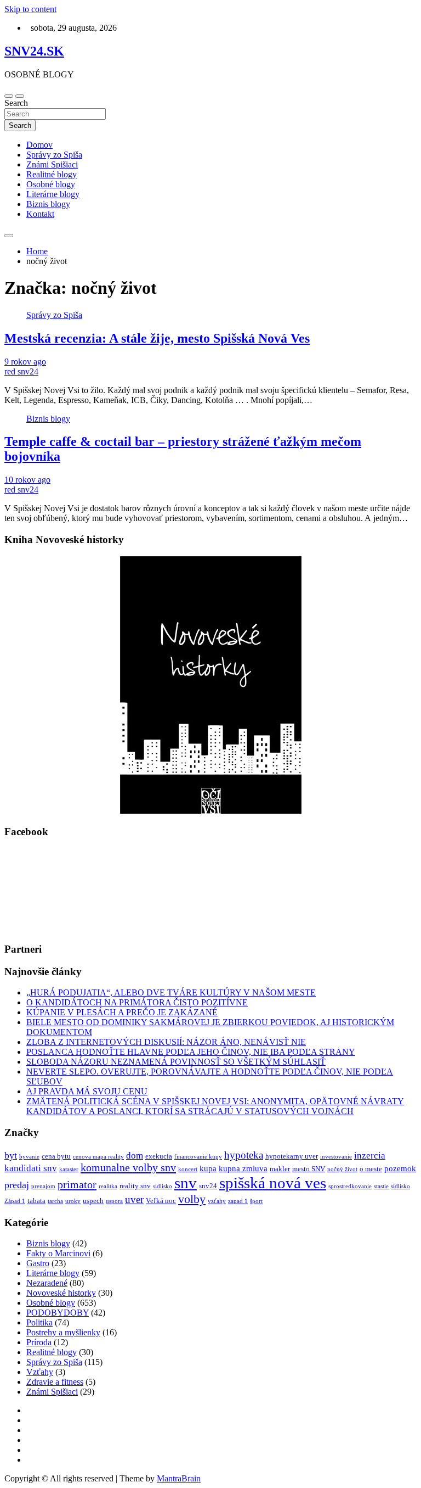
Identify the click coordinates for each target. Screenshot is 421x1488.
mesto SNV (308, 1169)
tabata (36, 1200)
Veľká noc (161, 1200)
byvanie (29, 1157)
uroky (73, 1201)
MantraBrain (179, 1478)
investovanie (336, 1157)
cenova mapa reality (98, 1157)
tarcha (55, 1201)
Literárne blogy (52, 194)
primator (77, 1184)
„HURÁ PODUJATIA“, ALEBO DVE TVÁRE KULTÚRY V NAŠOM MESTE (171, 992)
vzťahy (217, 1201)
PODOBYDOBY (57, 1312)
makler (280, 1169)
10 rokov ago (27, 479)
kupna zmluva (243, 1168)
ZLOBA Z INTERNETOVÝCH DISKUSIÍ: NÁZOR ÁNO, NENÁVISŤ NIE (166, 1042)
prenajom (43, 1186)
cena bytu (56, 1156)
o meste (371, 1169)
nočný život (342, 1169)
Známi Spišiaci (52, 164)
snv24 (208, 1186)
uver (134, 1199)
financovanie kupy (198, 1157)
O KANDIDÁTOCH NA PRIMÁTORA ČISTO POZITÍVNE (137, 1002)
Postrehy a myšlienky (63, 1332)
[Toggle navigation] (8, 96)
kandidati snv (30, 1168)
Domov (39, 144)
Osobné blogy (50, 184)
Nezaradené (46, 1283)
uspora (114, 1201)
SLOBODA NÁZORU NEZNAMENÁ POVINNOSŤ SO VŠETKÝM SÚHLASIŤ (176, 1061)
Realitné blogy (51, 174)
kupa (208, 1168)
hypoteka (243, 1155)
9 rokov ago (25, 361)
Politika (39, 1322)
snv (185, 1182)
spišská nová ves (272, 1182)
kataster (68, 1169)
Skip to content (30, 9)
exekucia (158, 1156)
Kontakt (40, 214)
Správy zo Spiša (54, 154)
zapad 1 (238, 1201)
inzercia (369, 1155)
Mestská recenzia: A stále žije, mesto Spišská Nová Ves (157, 338)
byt (10, 1155)
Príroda (39, 1342)
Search (16, 103)
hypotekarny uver (291, 1156)
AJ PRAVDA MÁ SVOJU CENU (86, 1091)
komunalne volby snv (128, 1167)
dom (134, 1155)
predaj (16, 1184)
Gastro (37, 1263)
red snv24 (21, 371)
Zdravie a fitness (54, 1381)
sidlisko (162, 1186)
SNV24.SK (34, 51)
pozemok (400, 1168)
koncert (187, 1169)
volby (192, 1199)
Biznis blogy (48, 204)
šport (256, 1201)
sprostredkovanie (350, 1186)
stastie (381, 1186)
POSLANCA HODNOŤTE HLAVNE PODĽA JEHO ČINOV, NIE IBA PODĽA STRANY (190, 1051)
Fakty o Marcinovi (58, 1253)
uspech (93, 1200)
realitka (108, 1186)
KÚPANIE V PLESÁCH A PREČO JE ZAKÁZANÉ (122, 1012)
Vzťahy (39, 1372)
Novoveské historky (61, 1292)
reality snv (135, 1186)
